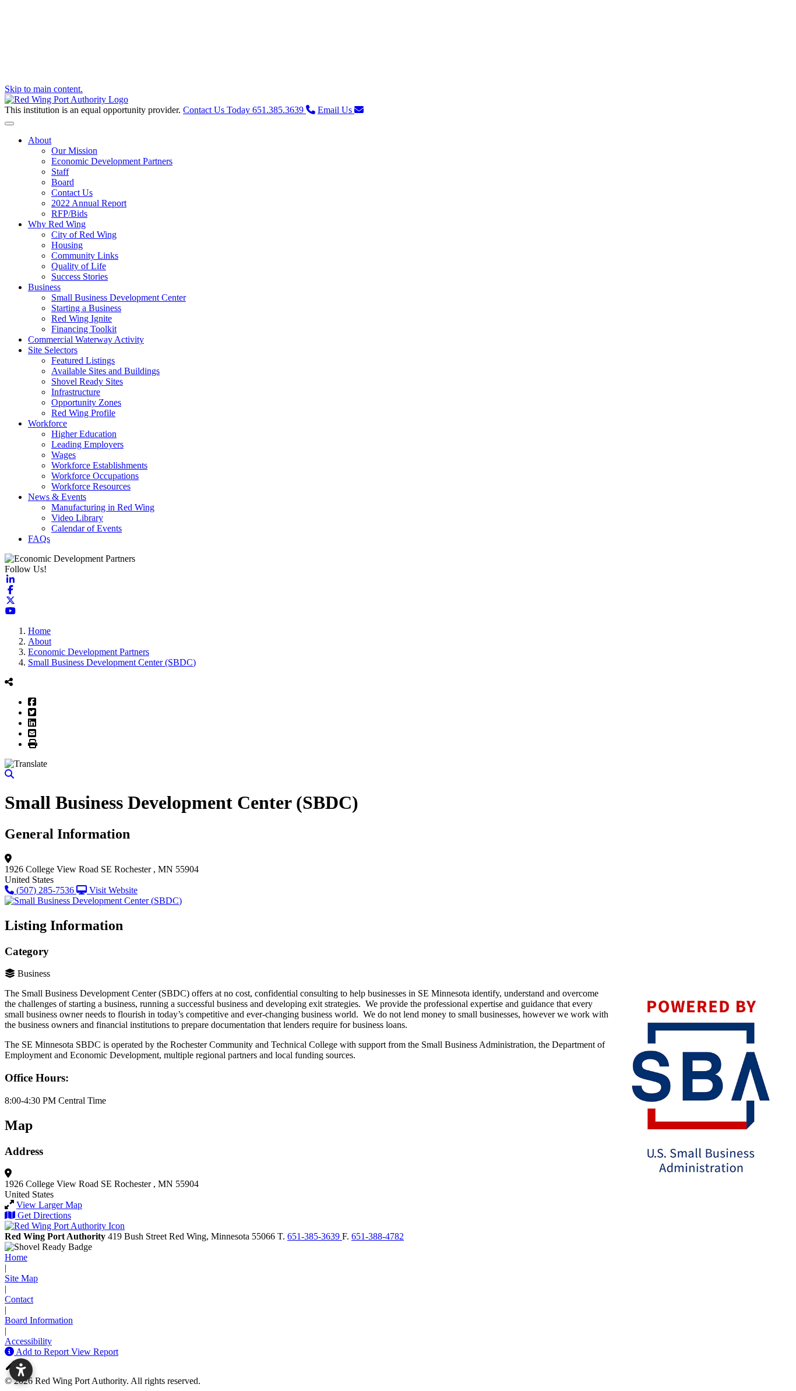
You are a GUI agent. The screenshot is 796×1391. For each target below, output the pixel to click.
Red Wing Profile (83, 413)
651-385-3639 (314, 1236)
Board (62, 182)
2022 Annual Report (88, 203)
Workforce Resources (91, 486)
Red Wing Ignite (81, 318)
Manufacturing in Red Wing (102, 507)
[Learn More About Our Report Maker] (10, 1352)
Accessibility (28, 1341)
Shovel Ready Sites (87, 381)
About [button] (39, 140)
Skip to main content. (44, 89)
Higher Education (84, 434)
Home (16, 1257)
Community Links (84, 255)
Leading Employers (87, 444)
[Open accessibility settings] (21, 1370)
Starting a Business (86, 308)
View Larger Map (49, 1205)
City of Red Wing (84, 235)
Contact (19, 1299)
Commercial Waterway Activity (86, 339)
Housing (67, 245)
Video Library (77, 518)
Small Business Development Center (118, 297)
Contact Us (72, 193)
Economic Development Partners (111, 161)
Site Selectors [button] (53, 350)
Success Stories (79, 276)
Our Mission (74, 151)
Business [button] (44, 287)
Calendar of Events (86, 528)
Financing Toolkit (84, 329)
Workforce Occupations (95, 476)
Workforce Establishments (99, 465)
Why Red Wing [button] (57, 224)
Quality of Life (78, 266)
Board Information (39, 1320)
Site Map (21, 1278)
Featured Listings (83, 360)
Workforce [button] (47, 423)
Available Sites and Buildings (105, 371)
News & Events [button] (57, 497)
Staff (60, 172)
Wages (63, 455)
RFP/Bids (69, 214)
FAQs (39, 539)
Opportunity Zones (86, 402)
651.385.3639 (244, 110)
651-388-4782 (377, 1236)
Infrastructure (75, 392)
